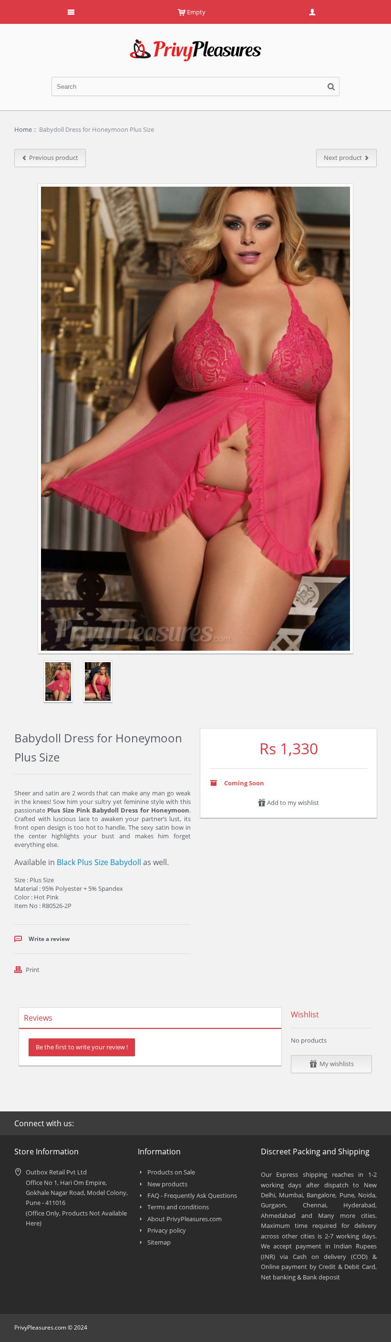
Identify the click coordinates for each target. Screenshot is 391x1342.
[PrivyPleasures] (195, 43)
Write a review (49, 939)
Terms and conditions (178, 1207)
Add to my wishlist (292, 802)
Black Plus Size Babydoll (99, 862)
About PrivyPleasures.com (184, 1219)
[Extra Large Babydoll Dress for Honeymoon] (97, 681)
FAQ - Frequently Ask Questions (192, 1195)
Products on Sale (171, 1172)
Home (23, 129)
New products (167, 1184)
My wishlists (336, 1063)
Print (33, 969)
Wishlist (305, 1014)
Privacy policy (166, 1230)
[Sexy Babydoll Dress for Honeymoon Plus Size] (58, 681)
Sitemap (159, 1242)
